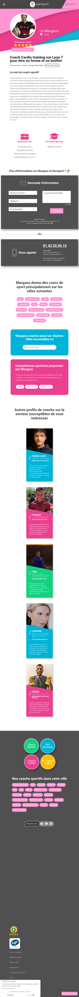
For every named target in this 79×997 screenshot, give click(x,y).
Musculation (31, 387)
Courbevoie (37, 795)
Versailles (16, 805)
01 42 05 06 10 (55, 246)
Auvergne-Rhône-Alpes (36, 65)
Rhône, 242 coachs (52, 65)
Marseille (41, 785)
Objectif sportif (15, 957)
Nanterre (44, 805)
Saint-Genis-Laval (36, 310)
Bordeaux (51, 785)
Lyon (34, 304)
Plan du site (14, 962)
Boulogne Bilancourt (30, 805)
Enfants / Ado (46, 387)
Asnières (27, 795)
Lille (21, 790)
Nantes (28, 790)
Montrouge (17, 795)
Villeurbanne (39, 320)
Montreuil (53, 805)
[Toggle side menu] (3, 4)
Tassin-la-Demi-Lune (25, 315)
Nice (14, 790)
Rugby (20, 387)
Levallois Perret (55, 790)
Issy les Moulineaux (20, 800)
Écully (45, 299)
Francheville (56, 299)
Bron (20, 299)
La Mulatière (23, 304)
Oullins (43, 304)
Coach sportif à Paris (20, 785)
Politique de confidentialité (9, 988)
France (24, 65)
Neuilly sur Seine (40, 790)
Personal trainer (15, 65)
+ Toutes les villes (19, 810)
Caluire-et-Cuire (32, 299)
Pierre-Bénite (55, 304)
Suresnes (48, 800)
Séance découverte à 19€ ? (23, 49)
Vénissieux (57, 315)
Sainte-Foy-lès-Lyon (54, 310)
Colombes (48, 795)
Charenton (58, 800)
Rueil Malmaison (36, 800)
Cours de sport (15, 952)
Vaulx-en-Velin (43, 315)
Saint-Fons (21, 310)
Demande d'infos (71, 994)
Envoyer (56, 211)
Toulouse (61, 785)
